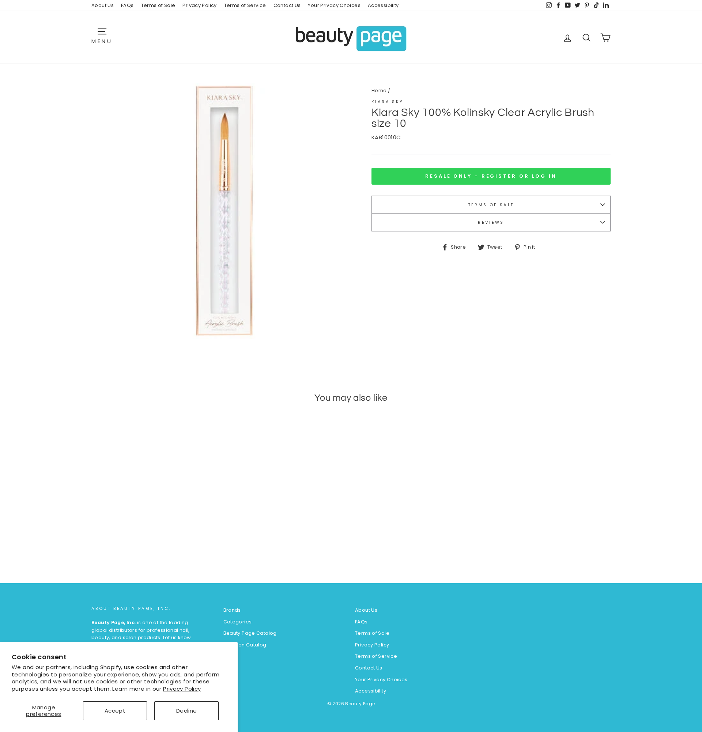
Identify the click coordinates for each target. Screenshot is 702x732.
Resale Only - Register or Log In (491, 176)
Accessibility (383, 5)
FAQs (127, 5)
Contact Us (287, 5)
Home (379, 90)
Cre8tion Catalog (245, 645)
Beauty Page (360, 704)
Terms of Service (245, 5)
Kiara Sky (387, 102)
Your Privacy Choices (334, 5)
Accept (115, 710)
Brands (232, 610)
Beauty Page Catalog (250, 633)
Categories (237, 622)
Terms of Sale (158, 5)
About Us (102, 5)
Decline (186, 710)
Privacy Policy (182, 689)
